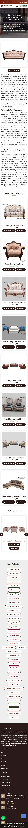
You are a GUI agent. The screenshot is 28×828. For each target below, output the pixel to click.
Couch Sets (14, 717)
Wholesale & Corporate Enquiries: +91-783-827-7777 (15, 2)
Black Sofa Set (14, 660)
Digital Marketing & (9, 826)
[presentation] (2, 534)
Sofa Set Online (14, 590)
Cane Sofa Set (14, 643)
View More (21, 230)
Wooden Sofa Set (14, 569)
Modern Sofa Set (5, 782)
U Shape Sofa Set (14, 582)
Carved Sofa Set (5, 776)
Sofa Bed (21, 647)
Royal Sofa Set (14, 623)
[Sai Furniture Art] (7, 5)
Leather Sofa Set (14, 586)
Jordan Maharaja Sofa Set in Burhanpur (14, 459)
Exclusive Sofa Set (14, 610)
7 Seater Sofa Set (14, 635)
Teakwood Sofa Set (14, 696)
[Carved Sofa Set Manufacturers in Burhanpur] (14, 54)
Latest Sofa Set (14, 701)
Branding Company (19, 826)
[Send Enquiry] (3, 822)
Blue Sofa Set (14, 668)
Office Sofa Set (14, 692)
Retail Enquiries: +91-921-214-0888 (15, 1)
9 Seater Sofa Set (14, 639)
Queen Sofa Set (14, 614)
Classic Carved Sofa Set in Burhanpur (14, 265)
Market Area (4, 768)
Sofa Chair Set (14, 684)
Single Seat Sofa (14, 627)
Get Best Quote (15, 70)
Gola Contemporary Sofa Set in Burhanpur (14, 381)
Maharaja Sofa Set (14, 602)
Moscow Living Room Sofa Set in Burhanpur (14, 342)
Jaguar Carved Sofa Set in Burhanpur (14, 226)
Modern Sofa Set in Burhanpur (14, 541)
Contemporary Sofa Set (14, 606)
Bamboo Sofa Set (9, 647)
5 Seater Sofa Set (14, 631)
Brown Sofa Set (14, 672)
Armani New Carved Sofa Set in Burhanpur (14, 304)
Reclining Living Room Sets (14, 688)
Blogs (2, 759)
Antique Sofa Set (14, 573)
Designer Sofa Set (6, 779)
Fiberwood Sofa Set (6, 785)
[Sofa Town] (23, 6)
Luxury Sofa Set (14, 618)
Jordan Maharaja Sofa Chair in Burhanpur (14, 420)
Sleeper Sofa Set (14, 713)
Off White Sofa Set (14, 680)
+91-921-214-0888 (11, 803)
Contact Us (4, 762)
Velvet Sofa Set (14, 709)
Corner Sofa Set (14, 594)
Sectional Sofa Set (14, 655)
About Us (3, 755)
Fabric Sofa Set (14, 705)
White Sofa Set (14, 664)
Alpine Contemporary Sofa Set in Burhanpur (14, 497)
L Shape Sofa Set (14, 577)
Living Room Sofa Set (14, 651)
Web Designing (22, 825)
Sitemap (3, 765)
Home (2, 752)
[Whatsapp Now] (3, 818)
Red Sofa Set (14, 676)
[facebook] (23, 816)
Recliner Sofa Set (14, 598)
